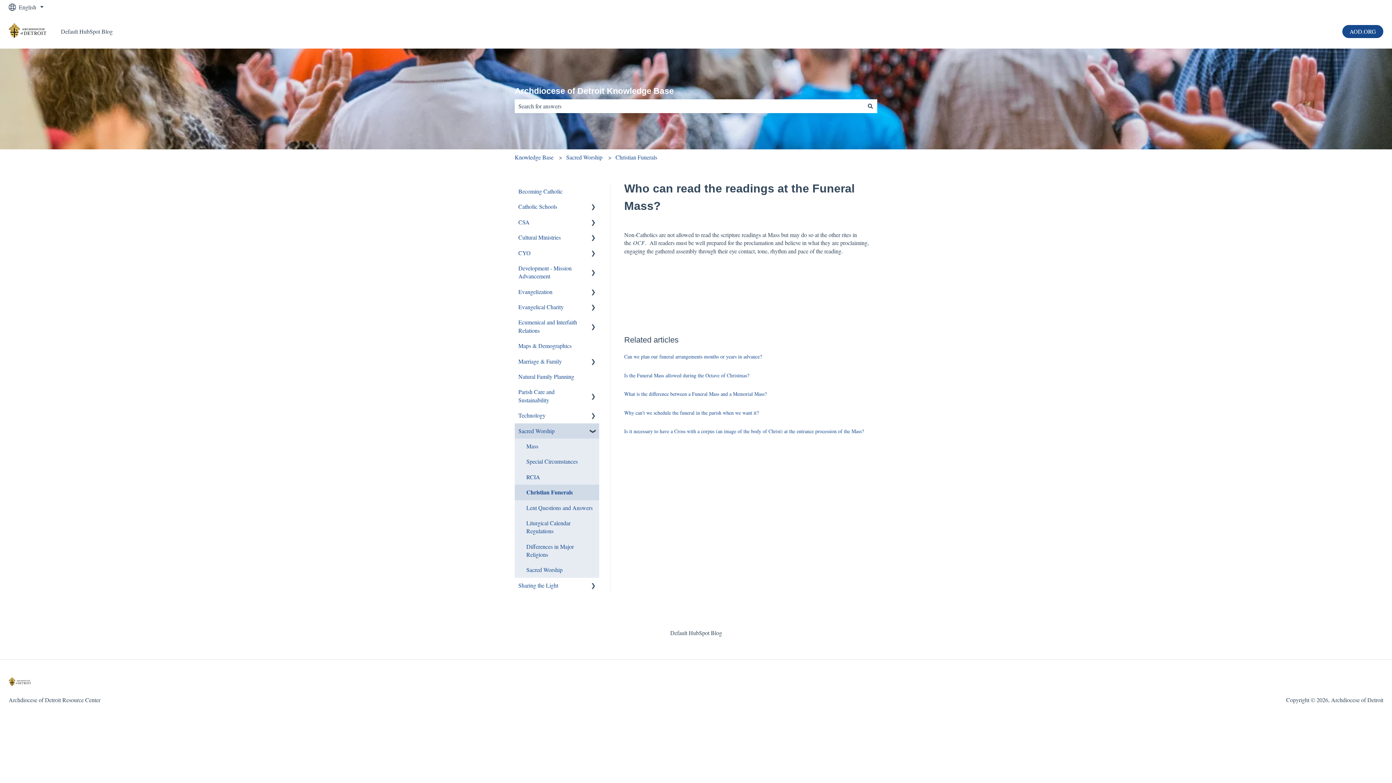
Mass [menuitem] (532, 446)
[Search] (870, 106)
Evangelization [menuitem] (535, 291)
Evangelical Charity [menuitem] (541, 307)
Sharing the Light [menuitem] (538, 585)
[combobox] (689, 106)
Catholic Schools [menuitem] (537, 206)
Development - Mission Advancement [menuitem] (545, 272)
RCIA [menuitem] (533, 477)
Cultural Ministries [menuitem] (539, 237)
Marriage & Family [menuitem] (540, 361)
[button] (593, 207)
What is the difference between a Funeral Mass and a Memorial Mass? (695, 393)
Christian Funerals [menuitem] (549, 492)
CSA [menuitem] (524, 222)
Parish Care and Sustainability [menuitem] (536, 395)
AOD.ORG (1363, 31)
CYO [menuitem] (524, 253)
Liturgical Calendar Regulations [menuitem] (548, 527)
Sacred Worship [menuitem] (536, 431)
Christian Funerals (636, 157)
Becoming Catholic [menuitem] (540, 191)
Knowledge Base (534, 157)
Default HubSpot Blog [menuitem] (696, 633)
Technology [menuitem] (532, 415)
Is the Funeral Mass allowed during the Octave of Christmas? (686, 375)
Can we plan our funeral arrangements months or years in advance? (693, 356)
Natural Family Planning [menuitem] (546, 376)
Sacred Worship (584, 157)
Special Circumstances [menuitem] (552, 461)
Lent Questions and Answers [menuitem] (559, 507)
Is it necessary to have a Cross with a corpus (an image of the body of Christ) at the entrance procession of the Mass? (744, 431)
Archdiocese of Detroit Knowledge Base (594, 91)
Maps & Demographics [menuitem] (545, 345)
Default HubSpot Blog (87, 31)
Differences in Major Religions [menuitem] (550, 550)
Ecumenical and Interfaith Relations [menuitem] (547, 326)
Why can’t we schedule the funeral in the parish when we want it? (691, 412)
